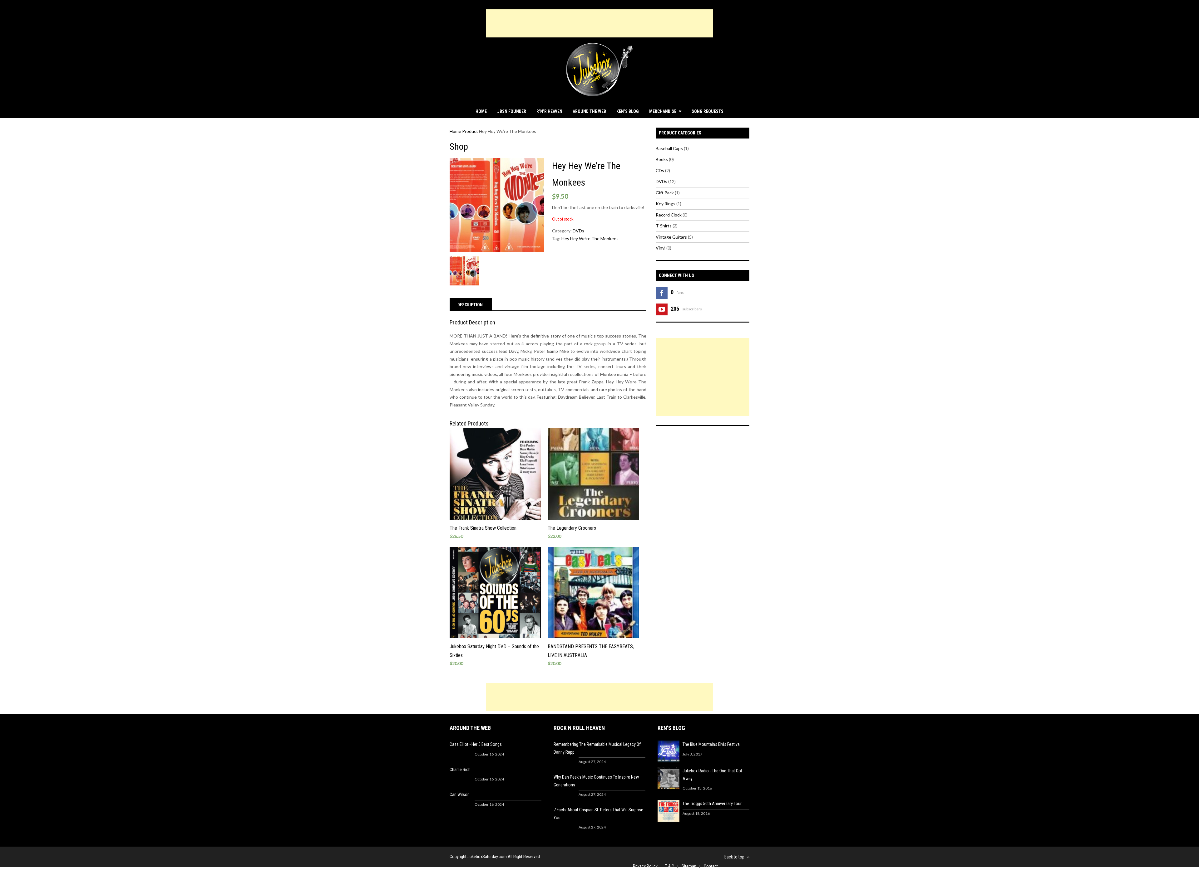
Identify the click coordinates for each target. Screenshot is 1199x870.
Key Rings (665, 203)
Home (481, 111)
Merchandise (662, 111)
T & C (669, 866)
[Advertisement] (599, 23)
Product (470, 131)
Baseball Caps (669, 148)
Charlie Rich (460, 769)
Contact (711, 866)
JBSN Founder (511, 111)
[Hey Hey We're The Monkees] (497, 205)
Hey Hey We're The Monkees (590, 238)
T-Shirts (664, 225)
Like (691, 291)
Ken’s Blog (627, 111)
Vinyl (660, 247)
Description (470, 304)
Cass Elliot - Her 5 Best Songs (476, 744)
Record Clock (669, 214)
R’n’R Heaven (549, 111)
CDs (660, 170)
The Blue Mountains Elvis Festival (712, 744)
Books (662, 159)
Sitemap (689, 866)
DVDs (578, 230)
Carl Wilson (460, 794)
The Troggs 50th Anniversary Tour (712, 803)
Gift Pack (665, 192)
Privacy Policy (645, 866)
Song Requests (707, 111)
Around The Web (589, 111)
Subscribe (715, 308)
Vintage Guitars (671, 237)
